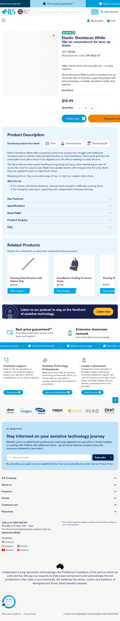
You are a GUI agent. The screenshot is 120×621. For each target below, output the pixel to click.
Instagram (9, 546)
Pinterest (24, 550)
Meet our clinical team (55, 392)
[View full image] (53, 35)
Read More (67, 90)
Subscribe (100, 457)
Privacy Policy (106, 464)
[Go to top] (115, 400)
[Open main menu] (3, 20)
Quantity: (67, 107)
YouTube (9, 550)
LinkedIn (24, 546)
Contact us (11, 392)
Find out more (91, 392)
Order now (72, 118)
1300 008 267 (111, 11)
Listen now (103, 311)
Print (52, 143)
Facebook (9, 542)
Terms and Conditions (11, 614)
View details (17, 290)
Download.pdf (99, 143)
